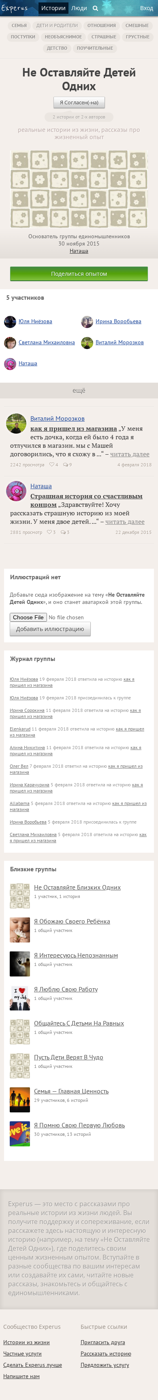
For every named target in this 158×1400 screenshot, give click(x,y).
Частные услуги (22, 1353)
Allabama (20, 803)
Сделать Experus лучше (32, 1364)
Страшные (104, 37)
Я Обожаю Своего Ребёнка (72, 921)
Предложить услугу (105, 1364)
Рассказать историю (106, 1353)
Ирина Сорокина (27, 710)
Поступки (23, 37)
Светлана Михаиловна (47, 342)
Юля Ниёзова (35, 321)
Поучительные (95, 48)
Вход (146, 8)
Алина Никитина (27, 747)
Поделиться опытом (79, 273)
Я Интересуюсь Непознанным (76, 955)
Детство (57, 48)
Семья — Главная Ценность (71, 1091)
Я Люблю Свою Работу (66, 989)
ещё (79, 390)
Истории (53, 8)
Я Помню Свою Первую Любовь (79, 1125)
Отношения (102, 25)
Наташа (79, 250)
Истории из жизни (26, 1342)
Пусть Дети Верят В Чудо (68, 1057)
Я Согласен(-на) (79, 102)
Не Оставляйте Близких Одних (77, 887)
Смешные (137, 25)
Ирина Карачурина (29, 785)
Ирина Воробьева (118, 321)
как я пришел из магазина (73, 428)
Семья (19, 25)
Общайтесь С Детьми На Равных (79, 1023)
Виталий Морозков (120, 342)
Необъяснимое (63, 37)
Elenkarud (20, 729)
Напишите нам (21, 1376)
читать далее (129, 454)
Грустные (137, 37)
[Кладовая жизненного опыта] (14, 8)
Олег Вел (19, 766)
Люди (79, 8)
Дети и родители (57, 25)
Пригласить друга (103, 1342)
